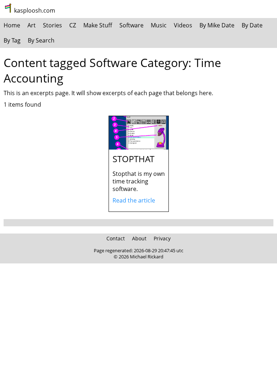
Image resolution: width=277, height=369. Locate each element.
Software (131, 25)
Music (159, 25)
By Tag (12, 40)
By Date (252, 25)
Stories (52, 25)
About (139, 238)
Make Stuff (97, 25)
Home (12, 25)
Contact (115, 238)
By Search (41, 40)
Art (31, 25)
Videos (183, 25)
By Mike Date (216, 25)
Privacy (162, 238)
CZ (72, 25)
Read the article (134, 200)
